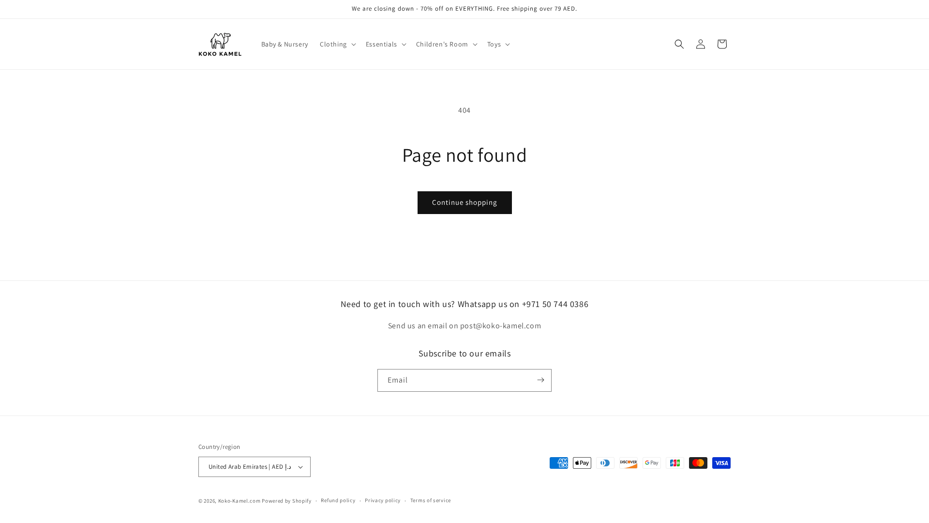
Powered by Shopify (287, 500)
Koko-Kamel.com (239, 500)
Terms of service (430, 500)
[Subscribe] (540, 380)
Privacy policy (383, 500)
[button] (337, 44)
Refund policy (338, 500)
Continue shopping (464, 202)
